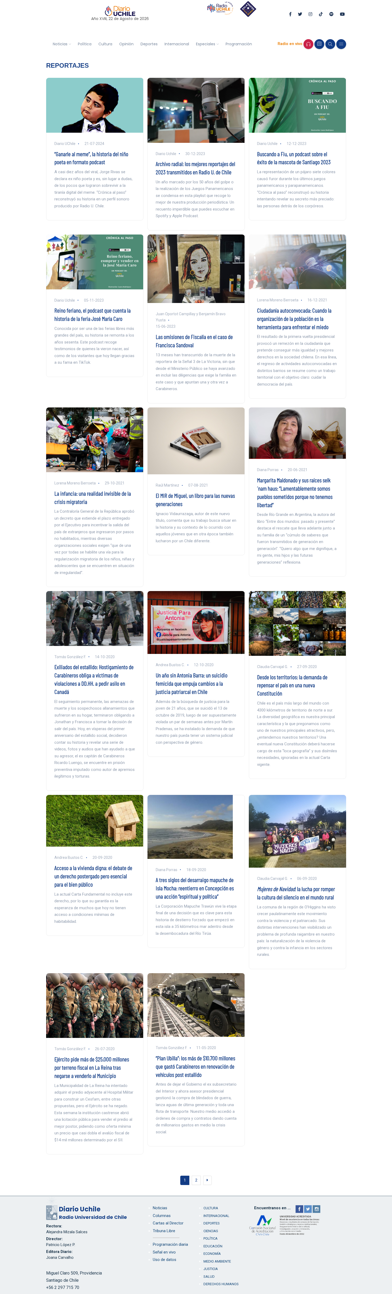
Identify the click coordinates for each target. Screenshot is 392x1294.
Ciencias (210, 1231)
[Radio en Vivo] (308, 44)
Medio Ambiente (217, 1261)
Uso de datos (164, 1259)
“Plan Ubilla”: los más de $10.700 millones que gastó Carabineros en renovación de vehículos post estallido (195, 1066)
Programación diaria (170, 1244)
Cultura (105, 44)
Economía (212, 1254)
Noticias (60, 44)
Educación (212, 1246)
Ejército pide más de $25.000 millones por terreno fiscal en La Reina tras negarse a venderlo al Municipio (91, 1067)
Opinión (126, 44)
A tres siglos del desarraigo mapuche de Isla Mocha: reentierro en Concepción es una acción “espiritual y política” (195, 888)
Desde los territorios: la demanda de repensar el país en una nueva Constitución (292, 685)
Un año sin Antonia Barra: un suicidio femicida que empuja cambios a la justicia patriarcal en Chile (191, 683)
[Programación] (319, 44)
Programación (239, 44)
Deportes (149, 44)
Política (84, 44)
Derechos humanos (221, 1284)
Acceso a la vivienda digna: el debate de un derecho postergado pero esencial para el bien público (93, 876)
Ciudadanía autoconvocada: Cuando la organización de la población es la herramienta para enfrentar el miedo (294, 318)
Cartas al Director (168, 1223)
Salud (209, 1277)
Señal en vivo (164, 1252)
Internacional (177, 44)
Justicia (210, 1269)
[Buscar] (330, 44)
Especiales (205, 44)
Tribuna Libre (164, 1230)
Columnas (162, 1215)
